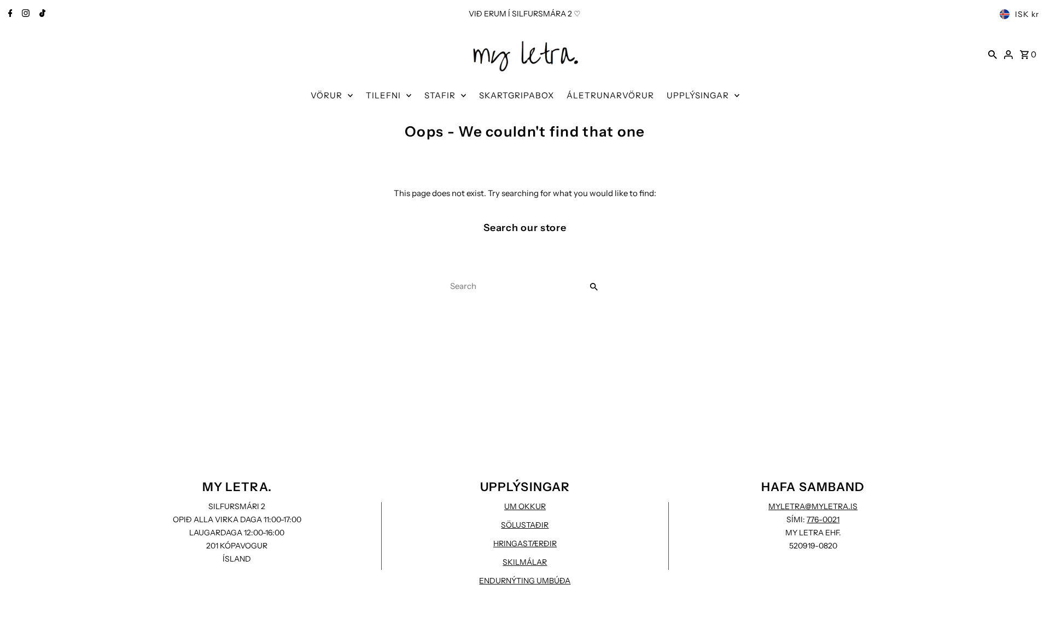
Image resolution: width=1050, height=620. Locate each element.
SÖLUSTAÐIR (525, 525)
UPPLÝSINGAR (698, 95)
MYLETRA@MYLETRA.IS (813, 506)
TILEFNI (383, 95)
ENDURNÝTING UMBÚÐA (524, 581)
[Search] (992, 54)
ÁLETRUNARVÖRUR (610, 95)
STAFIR (440, 95)
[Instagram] (24, 14)
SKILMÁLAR (525, 562)
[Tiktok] (41, 14)
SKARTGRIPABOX (516, 95)
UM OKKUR (525, 506)
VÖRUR (326, 95)
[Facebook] (9, 14)
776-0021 (823, 519)
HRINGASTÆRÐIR (525, 543)
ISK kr (1027, 14)
